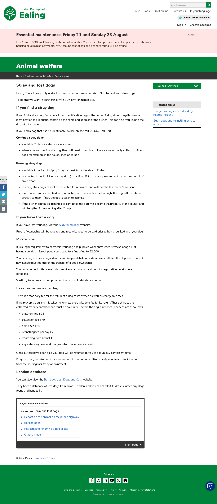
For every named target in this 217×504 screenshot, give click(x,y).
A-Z (137, 11)
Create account (200, 25)
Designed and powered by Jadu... (108, 494)
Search (208, 5)
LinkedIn (105, 480)
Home (19, 76)
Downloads (40, 458)
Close (191, 34)
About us (123, 489)
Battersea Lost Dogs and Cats (63, 380)
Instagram (98, 480)
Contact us (179, 11)
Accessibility (101, 489)
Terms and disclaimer (72, 489)
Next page (131, 445)
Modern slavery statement (142, 489)
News (52, 458)
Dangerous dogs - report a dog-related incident (173, 113)
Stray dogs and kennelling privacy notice (174, 122)
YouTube (111, 480)
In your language (200, 11)
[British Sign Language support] (194, 17)
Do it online (161, 11)
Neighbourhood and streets (38, 76)
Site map (89, 489)
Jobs (147, 11)
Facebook (91, 480)
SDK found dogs (69, 225)
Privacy (113, 489)
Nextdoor (125, 480)
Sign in (181, 25)
